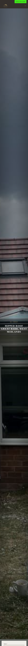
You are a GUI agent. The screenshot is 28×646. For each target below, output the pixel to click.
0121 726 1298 (20, 1)
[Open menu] (25, 6)
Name (5, 643)
